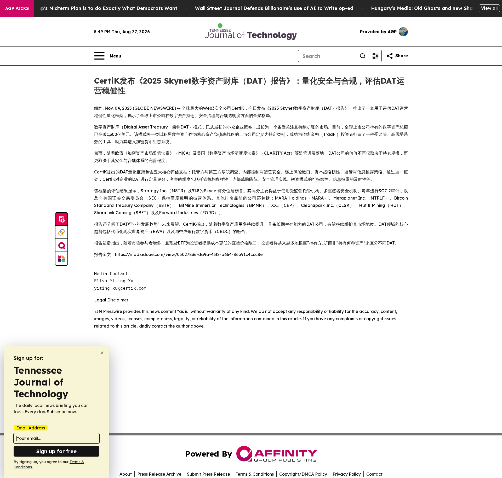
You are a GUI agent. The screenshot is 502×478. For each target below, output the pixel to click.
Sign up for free (56, 451)
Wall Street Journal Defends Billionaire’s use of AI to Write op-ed (274, 8)
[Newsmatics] (61, 258)
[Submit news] (61, 219)
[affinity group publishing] (61, 245)
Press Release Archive (159, 474)
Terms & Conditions (255, 474)
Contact (374, 474)
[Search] (362, 56)
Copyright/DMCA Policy (303, 474)
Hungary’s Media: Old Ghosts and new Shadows (428, 8)
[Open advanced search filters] (375, 56)
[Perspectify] (61, 232)
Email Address (30, 427)
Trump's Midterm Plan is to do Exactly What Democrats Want (103, 8)
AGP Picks (17, 8)
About (125, 474)
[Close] (102, 352)
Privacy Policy (347, 474)
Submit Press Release (208, 474)
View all (489, 8)
